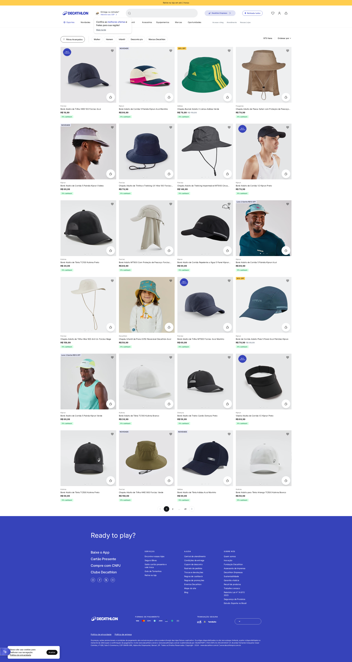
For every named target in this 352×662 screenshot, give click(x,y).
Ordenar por (283, 38)
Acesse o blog (217, 22)
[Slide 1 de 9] (88, 151)
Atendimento (232, 22)
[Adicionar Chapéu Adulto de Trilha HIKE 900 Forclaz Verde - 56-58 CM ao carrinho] (169, 480)
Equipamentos (162, 22)
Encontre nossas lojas (154, 556)
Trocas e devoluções (193, 572)
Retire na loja (150, 575)
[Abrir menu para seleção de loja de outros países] (248, 621)
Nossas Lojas (245, 22)
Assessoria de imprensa (234, 568)
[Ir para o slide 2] (88, 100)
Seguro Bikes (151, 560)
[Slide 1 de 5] (147, 228)
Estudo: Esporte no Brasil (235, 603)
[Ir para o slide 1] (85, 100)
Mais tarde (101, 30)
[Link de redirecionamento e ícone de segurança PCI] (205, 622)
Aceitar (52, 652)
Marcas (178, 22)
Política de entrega (123, 634)
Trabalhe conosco (232, 588)
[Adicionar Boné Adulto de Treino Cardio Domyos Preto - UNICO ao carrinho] (227, 403)
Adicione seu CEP (108, 14)
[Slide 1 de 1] (264, 75)
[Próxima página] (192, 509)
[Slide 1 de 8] (88, 381)
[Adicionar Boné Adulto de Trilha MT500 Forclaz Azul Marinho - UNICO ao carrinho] (227, 327)
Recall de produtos (232, 584)
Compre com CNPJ (106, 566)
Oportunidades (194, 22)
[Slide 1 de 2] (147, 151)
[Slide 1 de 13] (147, 305)
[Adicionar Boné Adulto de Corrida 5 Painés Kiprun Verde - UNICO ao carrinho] (110, 403)
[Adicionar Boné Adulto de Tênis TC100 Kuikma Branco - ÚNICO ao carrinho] (169, 403)
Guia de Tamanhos (153, 571)
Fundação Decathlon (233, 564)
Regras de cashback (193, 576)
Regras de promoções (194, 580)
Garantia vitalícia (231, 580)
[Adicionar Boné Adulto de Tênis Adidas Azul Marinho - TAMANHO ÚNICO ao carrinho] (227, 480)
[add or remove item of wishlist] (112, 50)
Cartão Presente (103, 559)
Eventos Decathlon (192, 584)
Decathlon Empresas (233, 572)
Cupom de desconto (193, 564)
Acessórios (147, 22)
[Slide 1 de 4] (205, 75)
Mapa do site (190, 588)
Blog (186, 592)
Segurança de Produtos (234, 599)
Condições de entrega (194, 560)
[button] (5, 651)
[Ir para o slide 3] (91, 100)
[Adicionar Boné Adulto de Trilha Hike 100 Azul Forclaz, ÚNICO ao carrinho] (110, 97)
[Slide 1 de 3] (147, 75)
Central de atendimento (195, 556)
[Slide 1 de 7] (88, 75)
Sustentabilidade (231, 576)
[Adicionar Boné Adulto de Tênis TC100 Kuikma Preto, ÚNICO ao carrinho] (110, 250)
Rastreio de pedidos (193, 568)
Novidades (85, 22)
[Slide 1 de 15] (88, 228)
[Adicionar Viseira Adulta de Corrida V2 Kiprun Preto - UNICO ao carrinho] (285, 403)
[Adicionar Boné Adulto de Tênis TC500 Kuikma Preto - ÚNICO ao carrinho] (110, 480)
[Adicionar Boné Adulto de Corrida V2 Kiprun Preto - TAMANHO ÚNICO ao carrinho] (285, 173)
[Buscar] (129, 13)
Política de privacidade (101, 634)
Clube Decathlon (104, 572)
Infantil (132, 22)
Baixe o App (100, 552)
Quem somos (230, 556)
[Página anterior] (160, 509)
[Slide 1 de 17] (205, 228)
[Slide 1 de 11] (264, 228)
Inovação (228, 560)
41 (185, 509)
